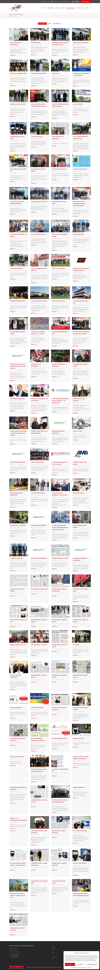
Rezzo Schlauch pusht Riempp (80, 830)
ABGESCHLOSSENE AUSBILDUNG (38, 73)
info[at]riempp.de (15, 955)
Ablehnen (81, 964)
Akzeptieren (70, 964)
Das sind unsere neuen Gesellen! (17, 104)
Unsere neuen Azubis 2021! (16, 268)
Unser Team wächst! (78, 104)
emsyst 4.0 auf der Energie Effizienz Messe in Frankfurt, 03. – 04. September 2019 (60, 400)
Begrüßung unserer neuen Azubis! (39, 201)
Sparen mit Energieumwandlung (38, 558)
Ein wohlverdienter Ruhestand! (38, 234)
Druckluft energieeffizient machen (60, 558)
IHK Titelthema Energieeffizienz (17, 398)
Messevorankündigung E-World (59, 738)
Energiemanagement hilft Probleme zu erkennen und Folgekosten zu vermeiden (18, 433)
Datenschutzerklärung (82, 967)
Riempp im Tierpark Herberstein (17, 525)
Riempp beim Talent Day (78, 493)
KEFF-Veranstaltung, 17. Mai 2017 (39, 644)
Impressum (89, 967)
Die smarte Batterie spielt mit (38, 493)
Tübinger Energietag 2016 (79, 787)
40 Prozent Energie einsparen (80, 863)
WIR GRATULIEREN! (35, 42)
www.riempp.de (16, 957)
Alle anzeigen (42, 23)
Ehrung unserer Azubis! (78, 234)
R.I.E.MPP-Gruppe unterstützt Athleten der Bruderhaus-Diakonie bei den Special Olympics (60, 527)
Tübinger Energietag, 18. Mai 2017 (18, 644)
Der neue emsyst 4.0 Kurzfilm (17, 756)
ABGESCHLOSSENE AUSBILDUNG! (81, 42)
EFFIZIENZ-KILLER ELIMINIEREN (38, 525)
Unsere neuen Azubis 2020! (58, 268)
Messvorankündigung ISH (16, 707)
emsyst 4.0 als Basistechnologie (17, 462)
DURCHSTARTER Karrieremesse (59, 169)
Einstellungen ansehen (92, 964)
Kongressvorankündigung (37, 707)
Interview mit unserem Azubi (80, 169)
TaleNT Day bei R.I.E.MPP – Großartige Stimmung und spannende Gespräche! (79, 203)
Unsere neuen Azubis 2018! (37, 462)
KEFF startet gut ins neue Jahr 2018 (39, 589)
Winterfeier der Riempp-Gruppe (17, 301)
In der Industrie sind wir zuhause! (39, 301)
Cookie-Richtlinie (74, 967)
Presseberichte (57, 23)
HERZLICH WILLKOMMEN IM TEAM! (18, 73)
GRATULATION (55, 73)
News (49, 23)
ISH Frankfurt (76, 644)
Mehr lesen (12, 55)
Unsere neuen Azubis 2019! (58, 301)
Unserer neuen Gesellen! (37, 136)
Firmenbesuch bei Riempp (16, 558)
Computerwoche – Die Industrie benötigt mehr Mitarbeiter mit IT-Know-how (18, 366)
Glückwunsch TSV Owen (78, 738)
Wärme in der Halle (77, 431)
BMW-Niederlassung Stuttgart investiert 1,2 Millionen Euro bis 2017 (17, 895)
